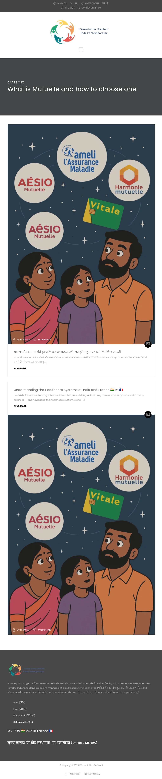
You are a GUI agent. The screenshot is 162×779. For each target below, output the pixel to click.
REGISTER (69, 7)
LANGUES (61, 3)
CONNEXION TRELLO (91, 7)
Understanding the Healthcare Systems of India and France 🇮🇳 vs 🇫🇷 (68, 390)
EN (71, 3)
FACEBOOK (74, 774)
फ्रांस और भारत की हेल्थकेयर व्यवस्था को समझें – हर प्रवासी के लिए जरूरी (67, 352)
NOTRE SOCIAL (92, 3)
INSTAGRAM (94, 774)
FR (76, 3)
